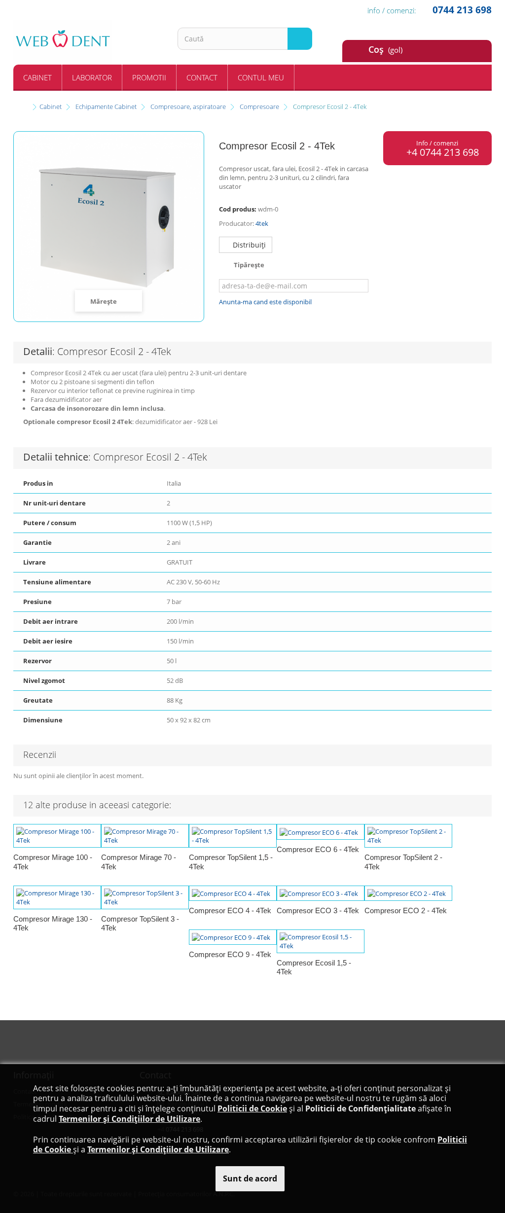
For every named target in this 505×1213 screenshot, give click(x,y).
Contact (201, 77)
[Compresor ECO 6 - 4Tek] (320, 832)
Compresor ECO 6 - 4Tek (318, 849)
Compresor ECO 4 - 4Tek (230, 910)
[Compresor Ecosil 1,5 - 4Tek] (320, 941)
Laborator (92, 77)
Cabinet (37, 77)
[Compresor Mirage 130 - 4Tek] (57, 897)
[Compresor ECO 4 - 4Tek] (233, 893)
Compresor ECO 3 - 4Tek (318, 910)
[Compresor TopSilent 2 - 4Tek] (408, 836)
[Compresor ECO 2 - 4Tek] (408, 893)
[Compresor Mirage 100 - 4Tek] (57, 836)
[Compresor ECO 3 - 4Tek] (320, 893)
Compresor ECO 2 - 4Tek (405, 910)
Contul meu (261, 77)
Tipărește (249, 264)
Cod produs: (237, 209)
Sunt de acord (250, 1178)
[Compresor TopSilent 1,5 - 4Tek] (233, 836)
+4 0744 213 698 (441, 152)
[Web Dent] (88, 42)
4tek (261, 223)
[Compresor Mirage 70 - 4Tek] (145, 836)
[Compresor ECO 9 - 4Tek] (233, 937)
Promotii (149, 77)
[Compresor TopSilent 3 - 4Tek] (145, 897)
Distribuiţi (248, 245)
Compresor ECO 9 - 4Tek (230, 954)
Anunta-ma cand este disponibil (265, 301)
